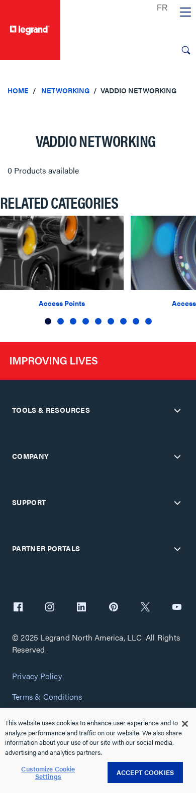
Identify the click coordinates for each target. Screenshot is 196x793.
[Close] (185, 724)
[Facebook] (18, 607)
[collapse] (177, 410)
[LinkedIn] (81, 607)
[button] (48, 321)
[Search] (186, 50)
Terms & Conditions (47, 697)
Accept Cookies (145, 772)
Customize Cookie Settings (48, 772)
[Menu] (185, 13)
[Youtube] (177, 607)
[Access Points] (62, 251)
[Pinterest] (114, 607)
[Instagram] (50, 607)
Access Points (62, 303)
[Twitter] (145, 607)
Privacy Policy (37, 676)
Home (18, 90)
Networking (65, 90)
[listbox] (98, 271)
